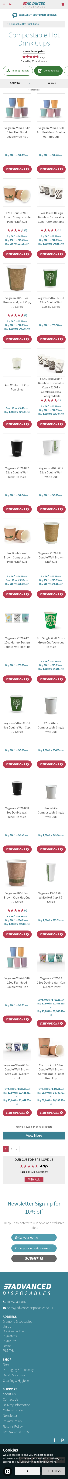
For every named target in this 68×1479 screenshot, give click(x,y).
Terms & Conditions (16, 1432)
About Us (9, 1394)
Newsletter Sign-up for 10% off (34, 1215)
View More (34, 1135)
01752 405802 (16, 1302)
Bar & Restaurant (14, 1375)
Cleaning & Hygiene (16, 1380)
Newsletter (10, 1415)
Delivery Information (16, 1405)
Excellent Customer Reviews (38, 15)
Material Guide (12, 1410)
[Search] (10, 4)
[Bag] (62, 4)
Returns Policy (13, 1426)
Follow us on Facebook (54, 1440)
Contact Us (10, 1399)
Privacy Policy (12, 1421)
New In (7, 1364)
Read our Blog (62, 1440)
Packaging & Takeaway (18, 1369)
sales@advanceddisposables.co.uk (30, 1308)
